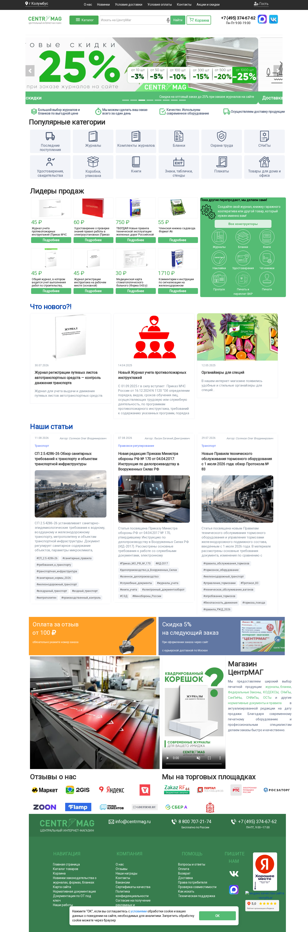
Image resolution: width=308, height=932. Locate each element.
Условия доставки (128, 4)
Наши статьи (51, 426)
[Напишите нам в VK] (273, 19)
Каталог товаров (65, 869)
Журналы (219, 247)
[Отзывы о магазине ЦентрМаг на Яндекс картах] (111, 790)
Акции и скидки (208, 4)
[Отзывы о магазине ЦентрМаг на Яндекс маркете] (45, 790)
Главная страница (66, 864)
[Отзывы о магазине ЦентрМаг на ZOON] (45, 807)
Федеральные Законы (244, 692)
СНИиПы (252, 697)
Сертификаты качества (133, 887)
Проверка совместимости (197, 887)
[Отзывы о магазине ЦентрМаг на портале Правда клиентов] (111, 807)
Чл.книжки (267, 268)
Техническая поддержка (196, 896)
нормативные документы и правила (255, 703)
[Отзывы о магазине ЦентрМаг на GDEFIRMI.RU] (145, 807)
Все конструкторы (243, 224)
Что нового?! (50, 306)
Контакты (184, 4)
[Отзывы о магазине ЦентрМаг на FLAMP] (78, 807)
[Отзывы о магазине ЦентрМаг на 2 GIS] (78, 790)
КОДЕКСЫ (270, 692)
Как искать (186, 891)
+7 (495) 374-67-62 (238, 18)
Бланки (243, 247)
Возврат (184, 873)
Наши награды (126, 873)
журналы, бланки (278, 687)
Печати (267, 289)
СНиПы (286, 692)
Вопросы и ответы (191, 864)
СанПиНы (235, 697)
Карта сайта (62, 887)
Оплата (183, 869)
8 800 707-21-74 (195, 821)
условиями (139, 911)
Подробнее (51, 240)
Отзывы (121, 869)
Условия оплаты (159, 4)
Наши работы (63, 905)
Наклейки (219, 268)
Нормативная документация (74, 891)
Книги (267, 247)
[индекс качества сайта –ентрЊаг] (265, 897)
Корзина (59, 873)
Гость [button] (263, 4)
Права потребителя (192, 882)
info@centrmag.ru (133, 821)
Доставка (185, 878)
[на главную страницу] (46, 29)
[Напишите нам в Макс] (262, 19)
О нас (88, 4)
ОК (217, 916)
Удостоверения (243, 268)
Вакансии (123, 882)
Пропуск (219, 289)
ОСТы (267, 697)
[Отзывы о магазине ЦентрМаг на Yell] (145, 790)
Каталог (88, 20)
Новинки (103, 4)
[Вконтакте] (234, 874)
